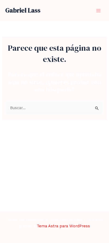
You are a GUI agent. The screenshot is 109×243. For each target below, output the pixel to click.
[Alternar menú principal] (98, 10)
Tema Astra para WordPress (63, 226)
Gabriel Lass (22, 10)
